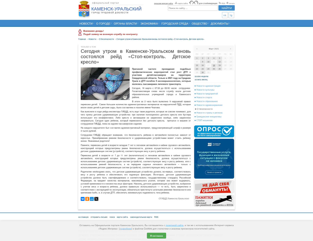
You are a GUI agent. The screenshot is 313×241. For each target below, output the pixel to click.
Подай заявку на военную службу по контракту (110, 34)
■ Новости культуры (204, 89)
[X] (96, 199)
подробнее (125, 228)
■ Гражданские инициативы (207, 116)
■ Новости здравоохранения (208, 104)
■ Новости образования (206, 101)
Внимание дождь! (93, 31)
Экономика (149, 23)
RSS (223, 3)
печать (232, 3)
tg (231, 15)
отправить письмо (99, 216)
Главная (82, 39)
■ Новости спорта (203, 97)
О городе (103, 23)
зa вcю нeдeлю (201, 76)
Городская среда (174, 23)
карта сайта (183, 3)
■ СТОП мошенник (203, 120)
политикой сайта (174, 225)
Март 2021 (214, 49)
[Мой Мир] (92, 199)
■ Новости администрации (207, 85)
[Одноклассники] (87, 199)
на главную (83, 216)
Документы (219, 23)
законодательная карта (141, 216)
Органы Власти (125, 23)
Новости (86, 23)
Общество (199, 23)
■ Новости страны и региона (208, 112)
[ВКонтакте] (83, 199)
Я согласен (156, 235)
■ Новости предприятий (206, 93)
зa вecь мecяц (201, 79)
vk (225, 15)
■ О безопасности (204, 108)
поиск (112, 216)
